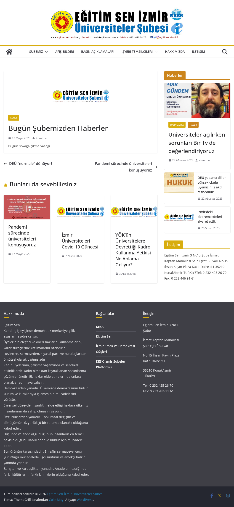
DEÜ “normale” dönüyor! (30, 163)
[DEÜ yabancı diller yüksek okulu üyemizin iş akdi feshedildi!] (179, 188)
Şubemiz (36, 51)
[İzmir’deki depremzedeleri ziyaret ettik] (179, 220)
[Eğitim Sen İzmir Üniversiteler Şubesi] (9, 51)
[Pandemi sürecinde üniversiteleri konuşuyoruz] (27, 198)
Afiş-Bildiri (64, 51)
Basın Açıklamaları (97, 51)
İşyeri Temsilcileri (137, 51)
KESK (100, 327)
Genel (13, 117)
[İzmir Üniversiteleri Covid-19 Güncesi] (80, 198)
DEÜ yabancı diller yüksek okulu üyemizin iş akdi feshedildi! (212, 184)
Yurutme (41, 138)
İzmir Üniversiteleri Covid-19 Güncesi (80, 241)
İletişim (198, 51)
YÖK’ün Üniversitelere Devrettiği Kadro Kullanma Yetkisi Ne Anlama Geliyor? (133, 250)
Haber (193, 124)
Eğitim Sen (104, 336)
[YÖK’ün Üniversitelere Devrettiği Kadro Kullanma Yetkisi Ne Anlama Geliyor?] (134, 198)
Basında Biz (177, 124)
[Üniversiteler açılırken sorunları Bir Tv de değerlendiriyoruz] (197, 100)
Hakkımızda (175, 51)
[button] (45, 51)
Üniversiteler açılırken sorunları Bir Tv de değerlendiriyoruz (196, 143)
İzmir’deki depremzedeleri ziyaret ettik (210, 217)
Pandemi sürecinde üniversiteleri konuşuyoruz (123, 167)
